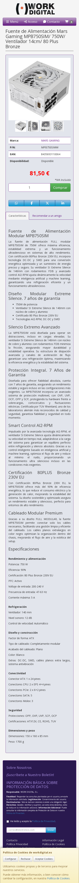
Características (17, 215)
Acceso (32, 22)
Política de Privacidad (15, 813)
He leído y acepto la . (33, 821)
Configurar (10, 858)
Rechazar (25, 858)
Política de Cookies (58, 878)
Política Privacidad (17, 844)
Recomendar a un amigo (47, 215)
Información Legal (53, 840)
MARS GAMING (50, 140)
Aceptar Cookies (44, 858)
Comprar (60, 187)
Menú (13, 22)
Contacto (53, 22)
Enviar (51, 829)
